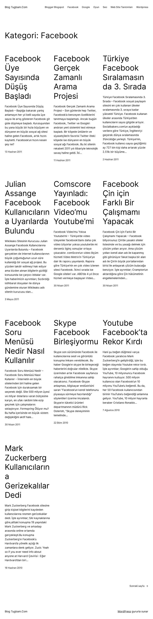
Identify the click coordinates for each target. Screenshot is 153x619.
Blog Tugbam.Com (16, 7)
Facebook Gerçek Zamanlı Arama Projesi (72, 77)
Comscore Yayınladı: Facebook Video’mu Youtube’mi (74, 202)
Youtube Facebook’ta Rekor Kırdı (125, 332)
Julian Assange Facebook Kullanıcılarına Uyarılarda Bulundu (27, 207)
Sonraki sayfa (139, 586)
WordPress (124, 611)
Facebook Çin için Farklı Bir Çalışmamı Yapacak (121, 202)
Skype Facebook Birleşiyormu (76, 332)
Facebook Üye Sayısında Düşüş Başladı (23, 77)
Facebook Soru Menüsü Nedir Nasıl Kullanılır (25, 341)
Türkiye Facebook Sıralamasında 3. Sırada (124, 72)
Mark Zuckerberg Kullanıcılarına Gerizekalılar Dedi (27, 472)
